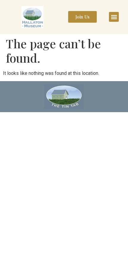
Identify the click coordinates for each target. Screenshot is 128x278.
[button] (114, 17)
